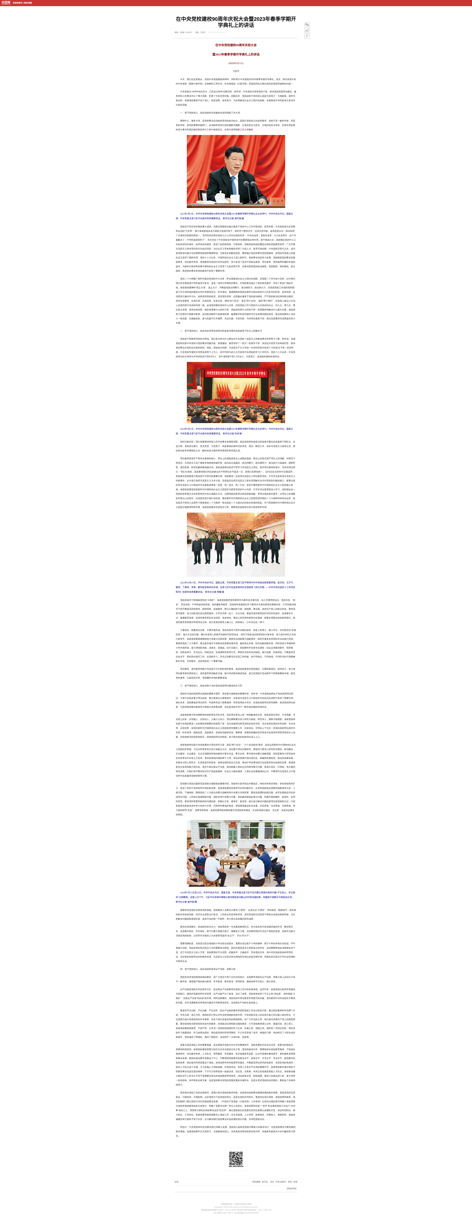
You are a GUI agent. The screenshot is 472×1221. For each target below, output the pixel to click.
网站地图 (28, 3)
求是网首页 (17, 3)
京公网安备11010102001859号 (246, 1213)
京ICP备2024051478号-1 (223, 1213)
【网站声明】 (291, 1189)
